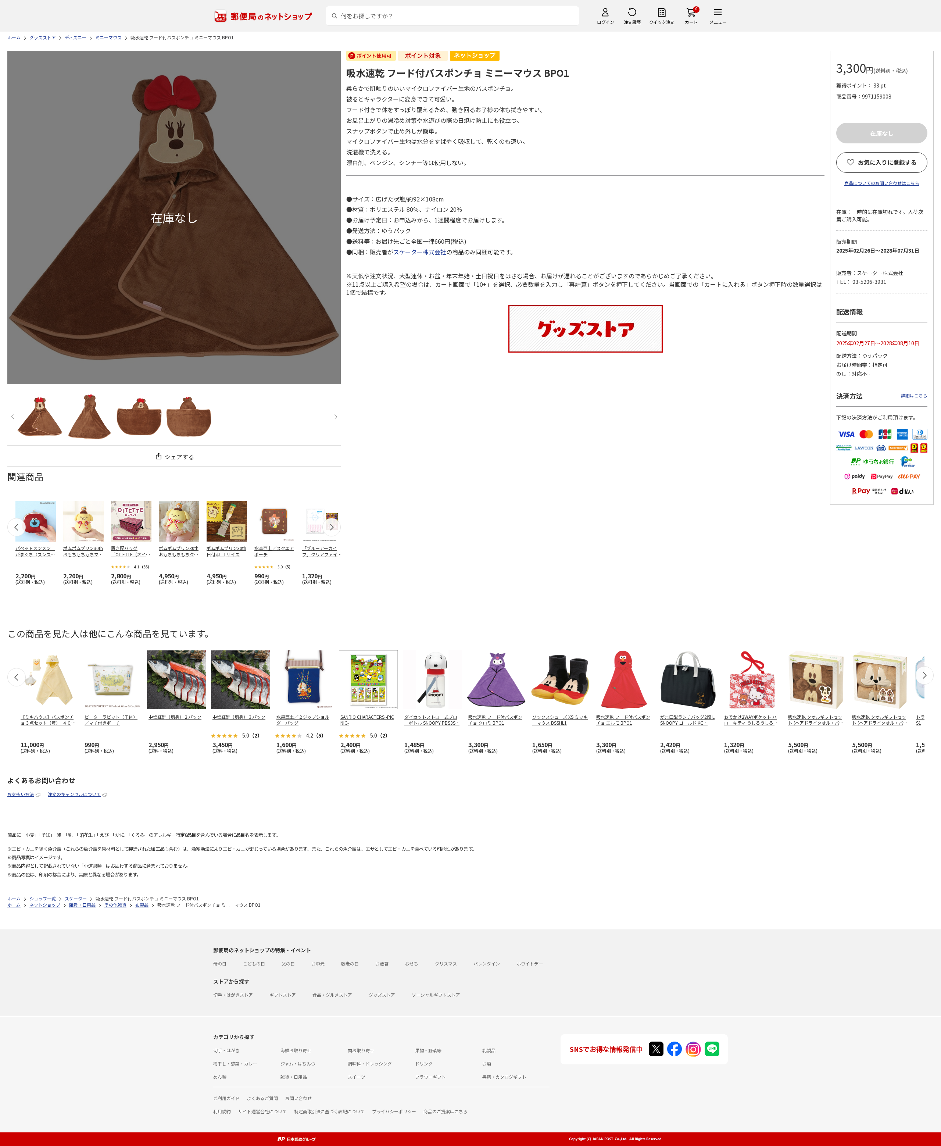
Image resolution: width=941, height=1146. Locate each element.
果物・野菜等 (428, 1050)
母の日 (219, 963)
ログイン (605, 22)
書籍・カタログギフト (504, 1077)
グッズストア (382, 995)
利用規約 (222, 1111)
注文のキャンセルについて (74, 794)
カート (691, 22)
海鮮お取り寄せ (295, 1050)
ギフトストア (282, 995)
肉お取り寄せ (361, 1050)
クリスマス (446, 963)
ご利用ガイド (226, 1098)
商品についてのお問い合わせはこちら (881, 183)
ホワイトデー (529, 963)
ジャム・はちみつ (297, 1063)
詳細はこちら (914, 395)
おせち (411, 963)
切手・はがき (226, 1050)
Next (334, 416)
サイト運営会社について (262, 1111)
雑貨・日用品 (293, 1077)
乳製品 (488, 1050)
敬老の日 (350, 963)
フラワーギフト (430, 1077)
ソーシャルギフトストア (436, 995)
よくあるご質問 (262, 1098)
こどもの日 (254, 963)
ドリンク (424, 1063)
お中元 (318, 963)
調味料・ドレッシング (370, 1063)
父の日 (288, 963)
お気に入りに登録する (887, 162)
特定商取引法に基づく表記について (329, 1111)
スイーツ (356, 1077)
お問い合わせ (298, 1098)
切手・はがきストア (233, 995)
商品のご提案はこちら (445, 1111)
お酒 (486, 1063)
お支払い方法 (20, 794)
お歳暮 (382, 963)
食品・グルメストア (332, 995)
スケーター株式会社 (419, 251)
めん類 (219, 1077)
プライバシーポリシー (394, 1111)
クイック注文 (662, 22)
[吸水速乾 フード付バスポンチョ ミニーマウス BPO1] (39, 416)
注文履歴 (632, 22)
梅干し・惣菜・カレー (235, 1063)
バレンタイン (486, 963)
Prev (13, 416)
